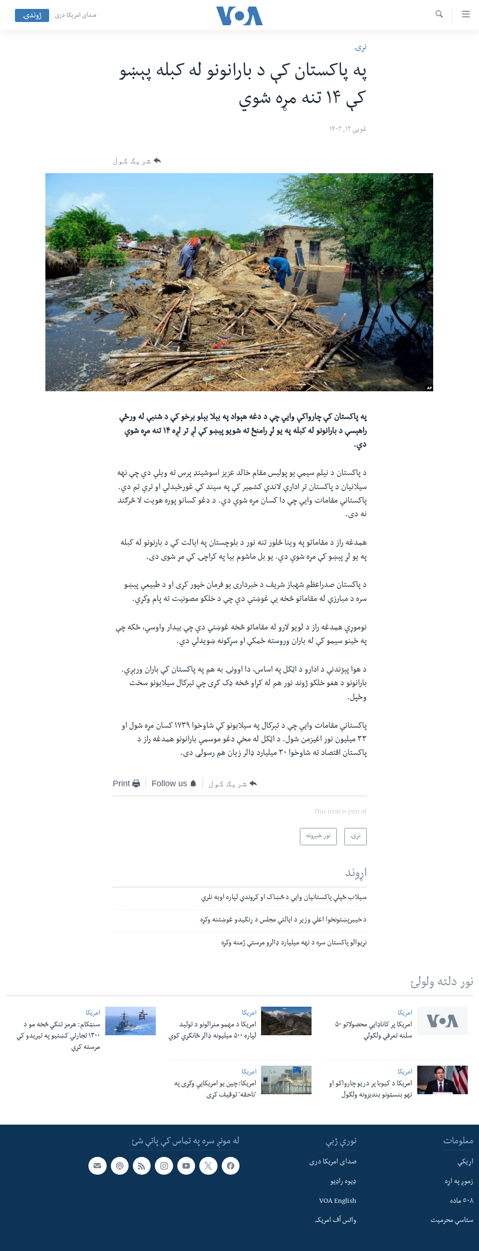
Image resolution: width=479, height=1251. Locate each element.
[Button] (137, 161)
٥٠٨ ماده (461, 1201)
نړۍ (360, 48)
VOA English (337, 1201)
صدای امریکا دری (75, 16)
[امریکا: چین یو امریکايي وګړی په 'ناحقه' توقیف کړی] (286, 1080)
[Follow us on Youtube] (186, 1166)
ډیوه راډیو (343, 1182)
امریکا (405, 1014)
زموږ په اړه (459, 1182)
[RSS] (142, 1166)
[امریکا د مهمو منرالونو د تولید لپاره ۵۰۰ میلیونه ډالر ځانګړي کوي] (286, 1021)
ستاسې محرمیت (451, 1221)
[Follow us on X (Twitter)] (208, 1166)
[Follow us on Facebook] (231, 1166)
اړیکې (465, 1162)
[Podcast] (120, 1166)
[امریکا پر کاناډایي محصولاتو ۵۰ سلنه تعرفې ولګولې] (442, 1021)
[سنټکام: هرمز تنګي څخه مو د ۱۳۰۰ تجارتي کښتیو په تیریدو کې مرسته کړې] (130, 1021)
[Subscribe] (97, 1166)
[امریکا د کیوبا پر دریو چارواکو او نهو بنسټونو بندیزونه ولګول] (442, 1080)
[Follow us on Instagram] (164, 1166)
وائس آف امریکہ (335, 1221)
